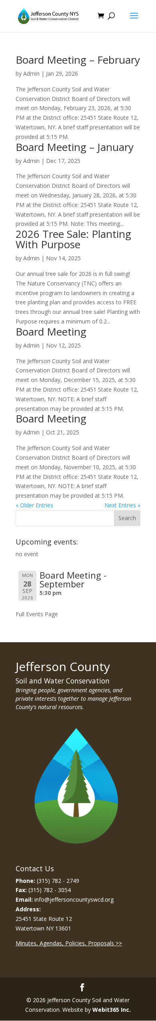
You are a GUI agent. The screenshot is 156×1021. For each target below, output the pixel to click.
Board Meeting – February (78, 59)
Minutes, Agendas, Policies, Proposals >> (69, 943)
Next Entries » (122, 505)
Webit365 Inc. (111, 1009)
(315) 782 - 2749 (58, 880)
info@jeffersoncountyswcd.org (74, 899)
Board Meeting (51, 331)
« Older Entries (34, 505)
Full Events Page (37, 614)
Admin (31, 73)
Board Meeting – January (75, 147)
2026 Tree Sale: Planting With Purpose (73, 239)
